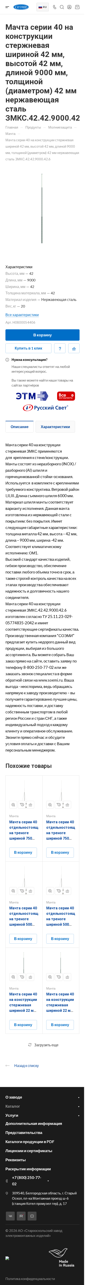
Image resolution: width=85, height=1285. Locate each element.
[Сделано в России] (63, 1258)
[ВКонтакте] (10, 1216)
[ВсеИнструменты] (66, 394)
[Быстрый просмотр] (13, 804)
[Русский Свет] (45, 406)
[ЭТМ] (32, 394)
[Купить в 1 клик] (21, 804)
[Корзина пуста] (77, 7)
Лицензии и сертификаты (28, 1150)
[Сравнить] (74, 348)
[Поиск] (62, 7)
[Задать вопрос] (60, 348)
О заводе (13, 1097)
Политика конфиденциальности (30, 1279)
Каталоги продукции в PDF (29, 1141)
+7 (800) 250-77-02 (26, 1180)
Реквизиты (15, 1159)
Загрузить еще (46, 1045)
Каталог (12, 1106)
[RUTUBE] (21, 1216)
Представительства (23, 1132)
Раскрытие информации (28, 1168)
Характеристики (55, 426)
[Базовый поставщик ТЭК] (7, 1257)
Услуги (11, 1115)
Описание (20, 426)
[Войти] (69, 7)
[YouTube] (32, 1216)
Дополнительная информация (33, 1123)
